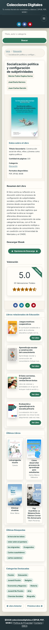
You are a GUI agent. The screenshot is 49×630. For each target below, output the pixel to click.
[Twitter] (19, 24)
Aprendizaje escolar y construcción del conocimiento (28, 350)
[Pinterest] (30, 24)
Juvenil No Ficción (15, 591)
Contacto (38, 623)
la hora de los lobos (16, 536)
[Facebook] (24, 24)
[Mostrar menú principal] (44, 18)
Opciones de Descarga (24, 251)
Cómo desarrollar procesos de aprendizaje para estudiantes (34, 466)
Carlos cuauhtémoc (16, 552)
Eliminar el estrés (15, 509)
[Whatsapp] (27, 305)
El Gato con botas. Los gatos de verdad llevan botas (28, 378)
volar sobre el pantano (17, 542)
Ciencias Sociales (15, 596)
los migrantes (14, 547)
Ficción (11, 575)
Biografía (31, 596)
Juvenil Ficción (14, 580)
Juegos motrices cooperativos (26, 322)
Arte (29, 591)
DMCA (24, 626)
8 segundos (29, 547)
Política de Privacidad (23, 623)
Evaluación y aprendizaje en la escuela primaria (27, 406)
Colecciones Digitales (24, 5)
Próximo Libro (33, 606)
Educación (17, 51)
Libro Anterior (15, 606)
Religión (28, 580)
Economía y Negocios (17, 586)
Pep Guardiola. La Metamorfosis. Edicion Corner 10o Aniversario (34, 513)
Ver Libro (35, 338)
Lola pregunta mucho (15, 461)
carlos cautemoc (15, 558)
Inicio (8, 51)
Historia (33, 586)
